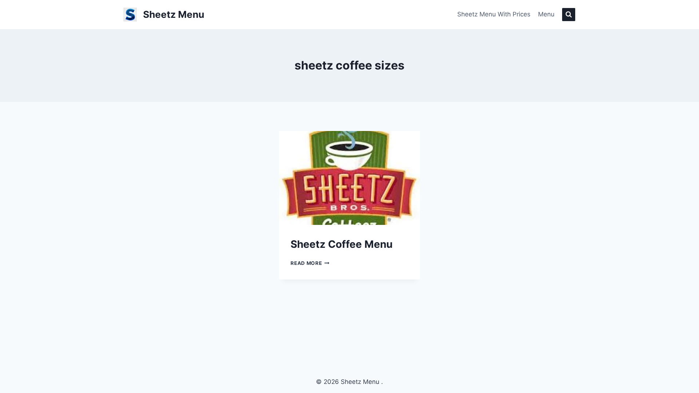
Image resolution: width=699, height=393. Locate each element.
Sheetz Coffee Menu (341, 244)
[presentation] (349, 178)
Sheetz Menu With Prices (493, 14)
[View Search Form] (569, 14)
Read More (310, 263)
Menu (546, 14)
